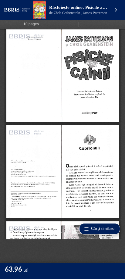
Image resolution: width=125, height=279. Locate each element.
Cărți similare (102, 229)
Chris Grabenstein (67, 13)
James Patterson (95, 13)
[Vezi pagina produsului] (39, 10)
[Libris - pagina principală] (17, 9)
